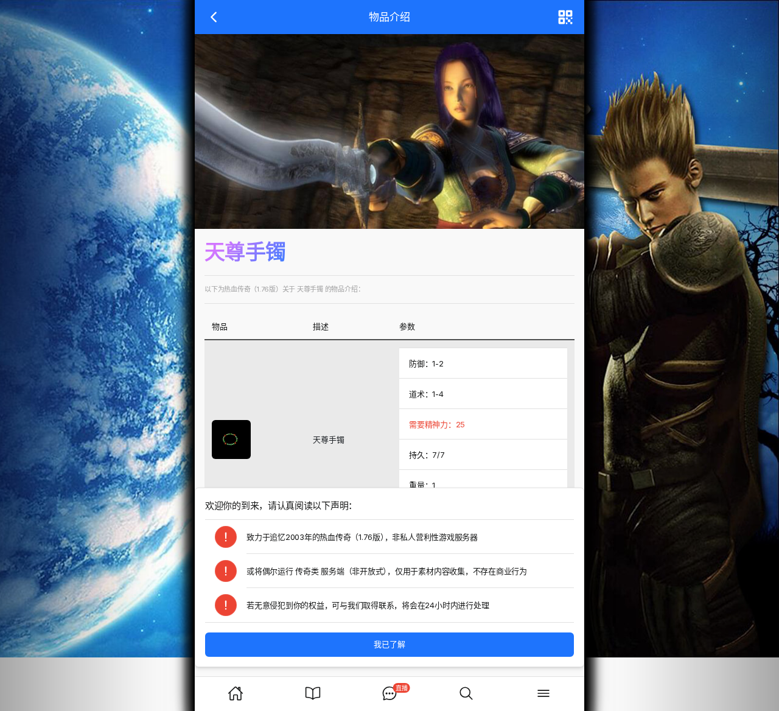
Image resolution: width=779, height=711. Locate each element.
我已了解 (389, 644)
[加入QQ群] (97, 355)
